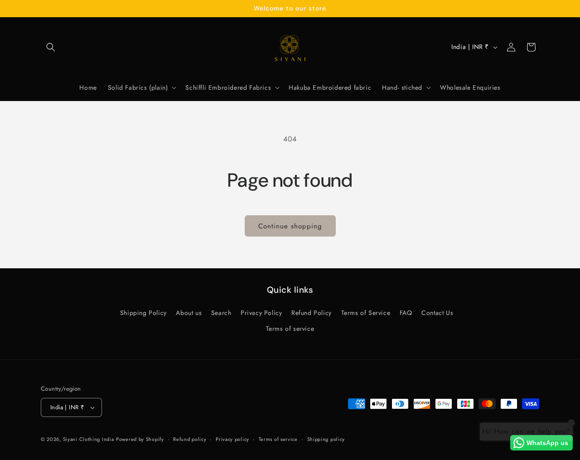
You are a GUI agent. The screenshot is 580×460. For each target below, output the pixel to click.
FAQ (406, 312)
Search (221, 312)
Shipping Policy (143, 312)
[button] (51, 47)
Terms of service (290, 328)
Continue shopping (290, 226)
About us (189, 312)
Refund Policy (311, 312)
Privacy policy (232, 439)
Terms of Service (366, 312)
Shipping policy (326, 439)
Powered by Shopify (140, 439)
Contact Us (437, 312)
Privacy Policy (261, 312)
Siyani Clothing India (88, 439)
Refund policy (189, 439)
